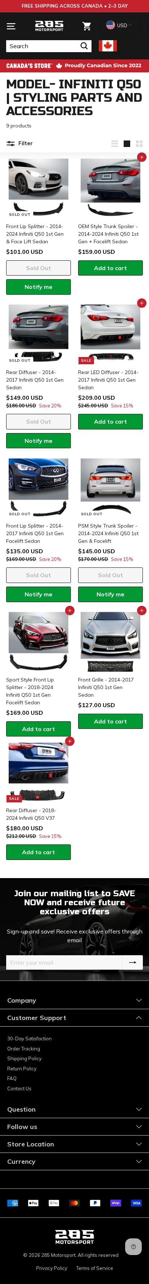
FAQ (12, 1078)
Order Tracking (23, 1049)
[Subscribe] (133, 962)
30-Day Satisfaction (29, 1038)
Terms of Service (94, 1268)
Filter (25, 143)
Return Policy (22, 1068)
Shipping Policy (24, 1058)
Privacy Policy (51, 1268)
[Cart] (86, 26)
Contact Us (19, 1088)
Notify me (38, 286)
